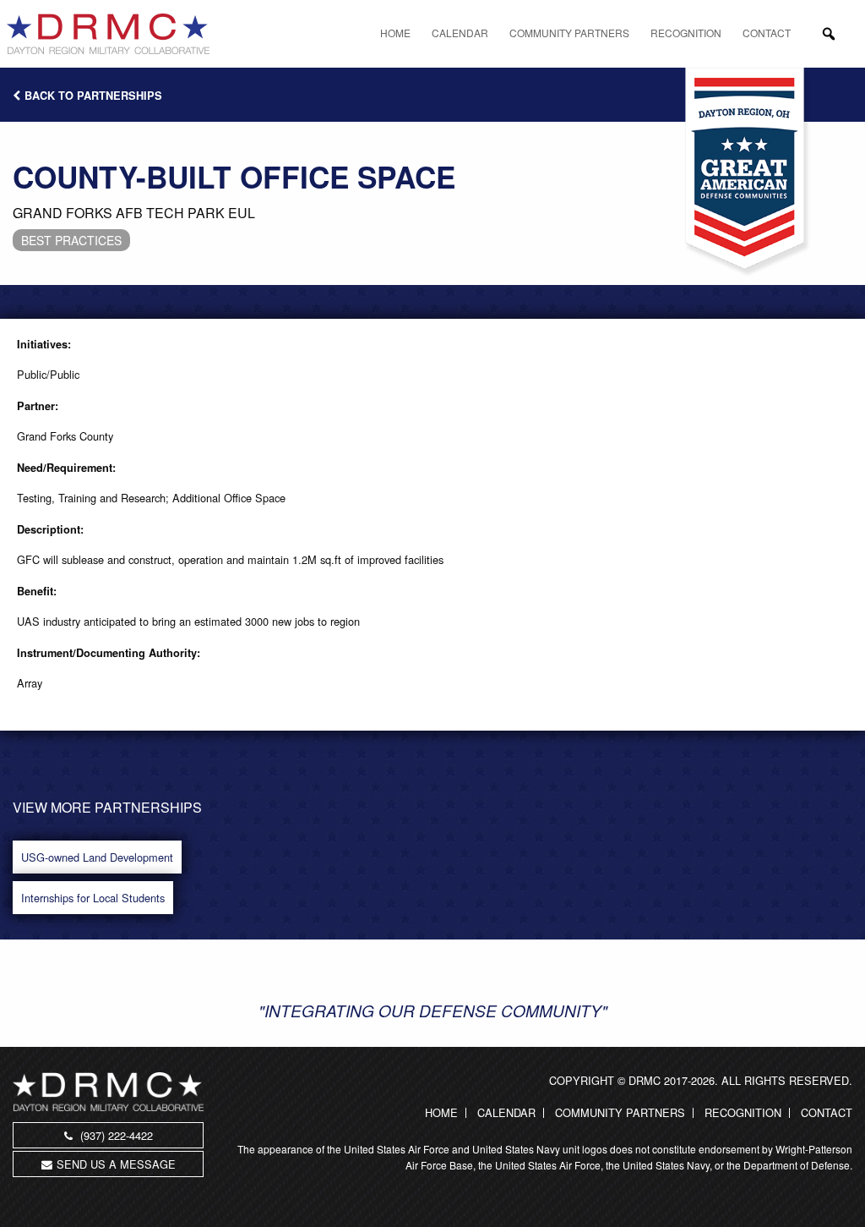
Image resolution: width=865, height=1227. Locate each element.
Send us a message (116, 1164)
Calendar (460, 32)
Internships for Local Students (93, 898)
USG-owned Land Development (97, 857)
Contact (767, 32)
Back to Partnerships (93, 95)
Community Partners (569, 32)
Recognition (685, 32)
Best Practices (71, 240)
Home (395, 32)
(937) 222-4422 (115, 1135)
